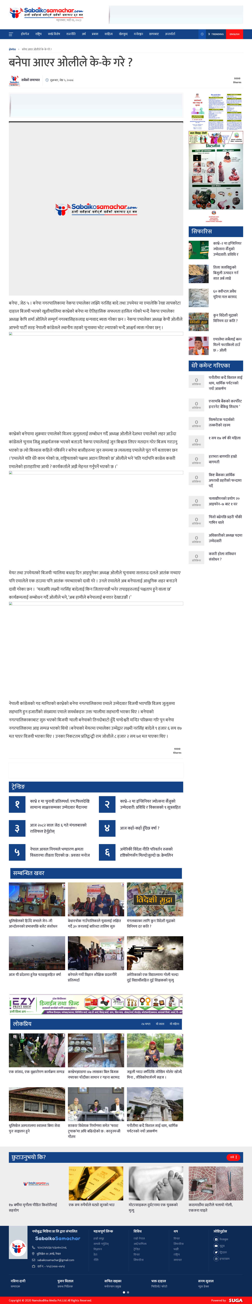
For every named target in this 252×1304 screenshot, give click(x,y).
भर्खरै (176, 1249)
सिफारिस (139, 1260)
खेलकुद (123, 34)
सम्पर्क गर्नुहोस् (101, 1244)
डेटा (95, 1254)
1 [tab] (124, 1292)
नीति (96, 1260)
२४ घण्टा (145, 1024)
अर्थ (84, 34)
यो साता (160, 1024)
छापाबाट (154, 34)
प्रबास (95, 34)
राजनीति (71, 34)
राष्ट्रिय (38, 34)
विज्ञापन (98, 1249)
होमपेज (25, 34)
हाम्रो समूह (99, 1238)
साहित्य (109, 34)
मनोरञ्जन (138, 34)
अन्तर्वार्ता (170, 34)
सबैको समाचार (30, 80)
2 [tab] (128, 1292)
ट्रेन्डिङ (137, 1249)
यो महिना (174, 1024)
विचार (137, 1254)
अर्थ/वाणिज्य (140, 1244)
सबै (232, 1157)
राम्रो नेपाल (139, 1238)
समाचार (178, 1260)
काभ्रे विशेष (54, 34)
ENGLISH (234, 34)
